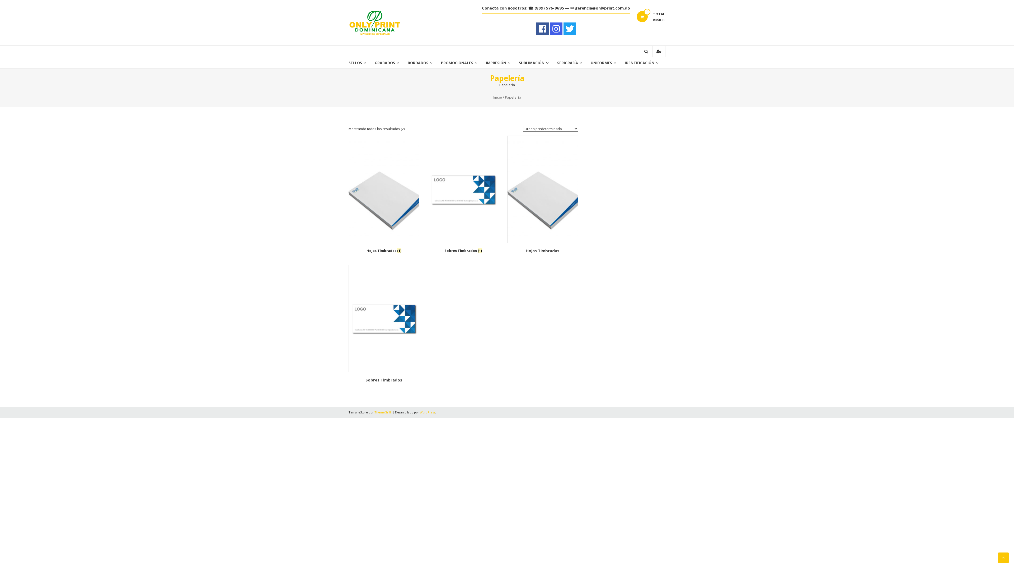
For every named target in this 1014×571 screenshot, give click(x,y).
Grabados (385, 62)
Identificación (639, 62)
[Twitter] (570, 28)
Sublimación (531, 62)
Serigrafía (567, 62)
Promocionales (457, 62)
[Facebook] (542, 28)
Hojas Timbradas (542, 250)
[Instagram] (556, 28)
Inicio (497, 97)
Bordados (418, 62)
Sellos (355, 62)
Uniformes (601, 62)
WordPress (427, 412)
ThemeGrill (382, 412)
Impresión (496, 62)
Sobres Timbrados (383, 380)
